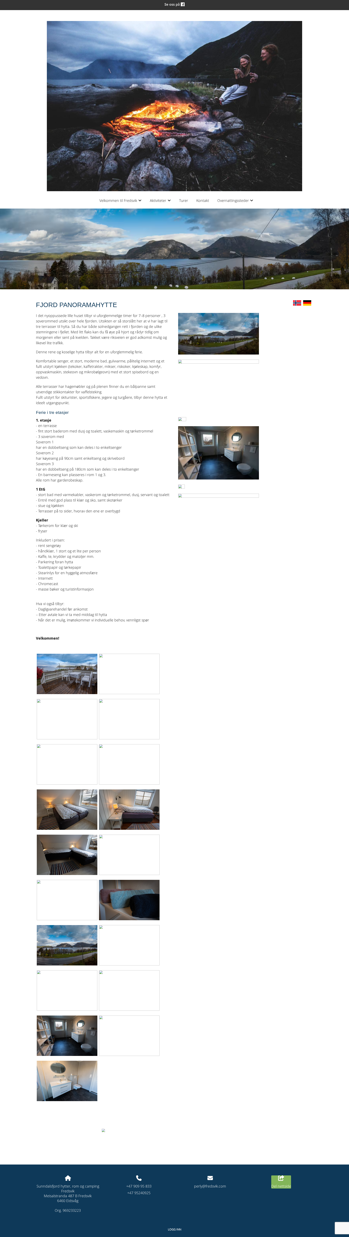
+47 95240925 (138, 1192)
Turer (183, 200)
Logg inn (174, 1229)
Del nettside (281, 1186)
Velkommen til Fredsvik (120, 201)
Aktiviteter (160, 201)
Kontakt (202, 200)
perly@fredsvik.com (210, 1186)
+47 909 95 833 (138, 1186)
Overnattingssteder (235, 201)
